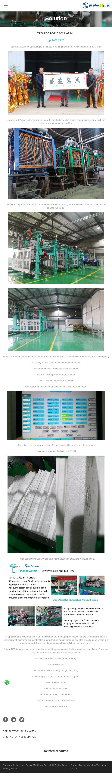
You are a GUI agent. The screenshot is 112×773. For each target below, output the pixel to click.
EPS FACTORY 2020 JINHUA (19, 736)
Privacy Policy (10, 768)
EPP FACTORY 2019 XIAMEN (19, 731)
